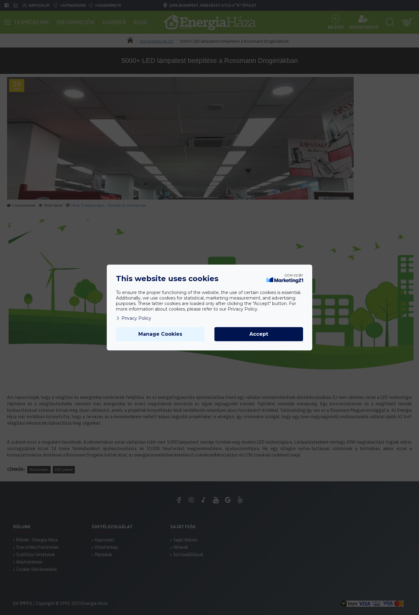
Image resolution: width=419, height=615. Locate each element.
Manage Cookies (160, 334)
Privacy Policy (136, 318)
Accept (258, 334)
